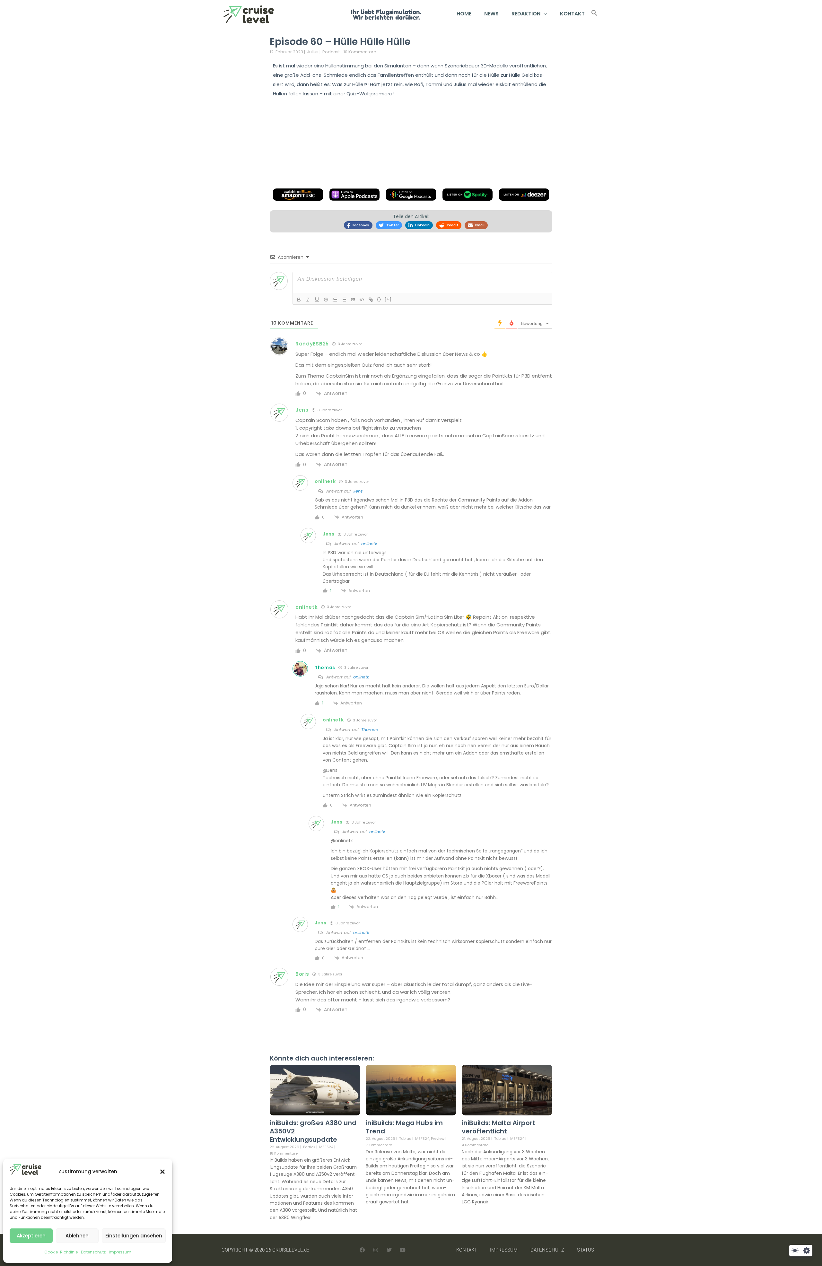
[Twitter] (389, 1250)
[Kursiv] (307, 299)
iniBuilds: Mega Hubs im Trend (404, 1127)
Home (464, 13)
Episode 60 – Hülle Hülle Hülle (340, 41)
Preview (437, 1138)
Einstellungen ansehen (133, 1235)
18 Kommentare (284, 1153)
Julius (313, 52)
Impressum (120, 1252)
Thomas (369, 730)
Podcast (331, 52)
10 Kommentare (360, 52)
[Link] (370, 299)
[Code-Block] (361, 299)
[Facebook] (362, 1250)
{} (379, 299)
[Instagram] (375, 1250)
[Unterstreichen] (316, 299)
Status (585, 1250)
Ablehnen (77, 1235)
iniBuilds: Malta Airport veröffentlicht (498, 1127)
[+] (388, 299)
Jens (358, 491)
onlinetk (369, 544)
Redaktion (526, 13)
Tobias (405, 1138)
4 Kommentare (475, 1145)
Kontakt (572, 13)
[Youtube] (402, 1250)
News (491, 13)
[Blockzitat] (352, 299)
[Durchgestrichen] (325, 299)
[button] (162, 1171)
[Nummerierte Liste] (334, 299)
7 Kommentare (379, 1145)
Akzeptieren (31, 1235)
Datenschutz (93, 1252)
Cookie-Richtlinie (61, 1252)
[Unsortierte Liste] (343, 299)
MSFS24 (326, 1147)
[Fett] (298, 299)
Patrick (309, 1146)
